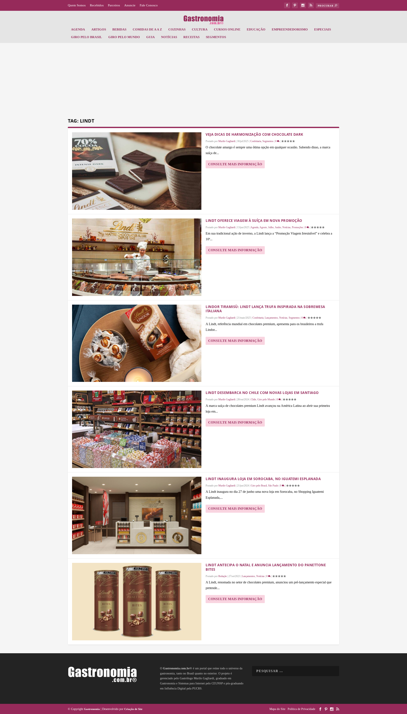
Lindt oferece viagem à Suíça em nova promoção (254, 220)
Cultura (200, 29)
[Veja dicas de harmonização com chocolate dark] (136, 171)
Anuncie (129, 5)
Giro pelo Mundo (124, 37)
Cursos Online (227, 29)
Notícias (169, 37)
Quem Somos (77, 5)
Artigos (98, 29)
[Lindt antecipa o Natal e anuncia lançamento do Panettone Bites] (136, 601)
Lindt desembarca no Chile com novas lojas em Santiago (262, 392)
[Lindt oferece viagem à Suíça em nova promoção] (136, 257)
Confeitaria (255, 141)
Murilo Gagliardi (226, 141)
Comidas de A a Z (147, 29)
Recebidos (97, 5)
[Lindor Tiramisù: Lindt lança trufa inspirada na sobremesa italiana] (136, 343)
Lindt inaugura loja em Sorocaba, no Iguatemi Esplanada (263, 478)
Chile (253, 399)
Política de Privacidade (301, 709)
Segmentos (216, 37)
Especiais (322, 29)
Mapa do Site (277, 709)
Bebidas (119, 29)
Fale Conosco (149, 5)
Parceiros (114, 5)
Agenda (78, 29)
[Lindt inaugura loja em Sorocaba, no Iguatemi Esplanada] (136, 515)
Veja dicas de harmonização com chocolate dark (254, 134)
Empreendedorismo (290, 29)
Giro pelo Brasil (86, 37)
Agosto (263, 227)
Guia (150, 37)
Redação (222, 576)
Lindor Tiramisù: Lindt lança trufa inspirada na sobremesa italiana (265, 308)
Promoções (297, 227)
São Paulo (273, 485)
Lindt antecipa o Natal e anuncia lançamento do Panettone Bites (266, 567)
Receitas (191, 37)
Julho (271, 227)
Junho (278, 227)
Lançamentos (271, 317)
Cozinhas (176, 29)
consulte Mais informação (235, 164)
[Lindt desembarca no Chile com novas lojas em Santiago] (136, 429)
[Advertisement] (203, 81)
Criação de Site (133, 709)
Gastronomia (92, 709)
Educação (256, 29)
